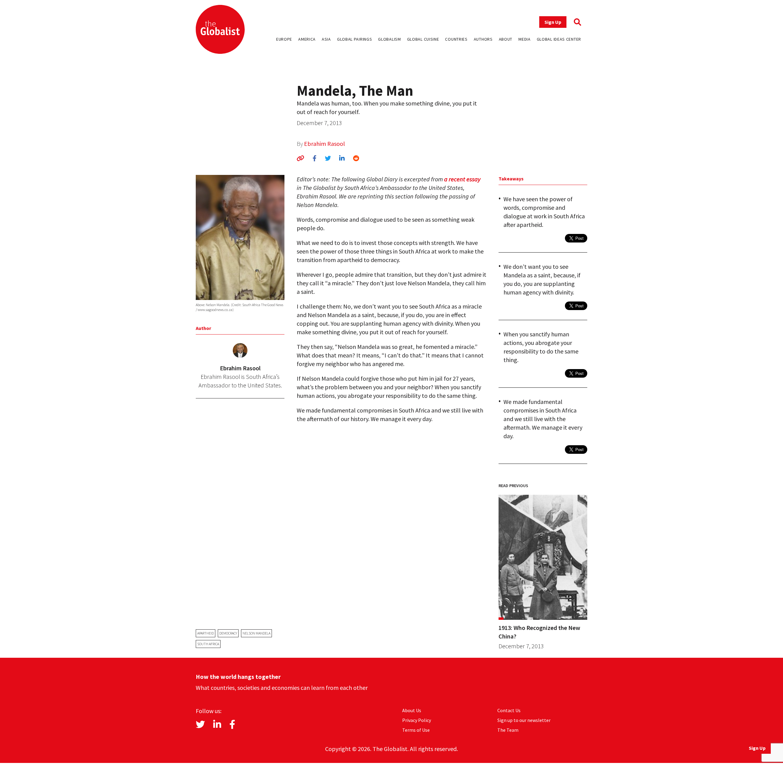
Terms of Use (416, 730)
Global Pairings (354, 39)
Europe (284, 39)
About (506, 39)
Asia (326, 39)
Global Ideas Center (559, 39)
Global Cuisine (423, 39)
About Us (411, 710)
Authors (483, 39)
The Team (507, 730)
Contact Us (509, 710)
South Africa (208, 644)
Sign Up (552, 22)
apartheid (205, 633)
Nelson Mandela (256, 633)
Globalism (389, 39)
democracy (228, 633)
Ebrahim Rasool (324, 143)
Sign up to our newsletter (524, 720)
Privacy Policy (416, 720)
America (307, 39)
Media (524, 39)
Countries (456, 39)
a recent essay (462, 179)
